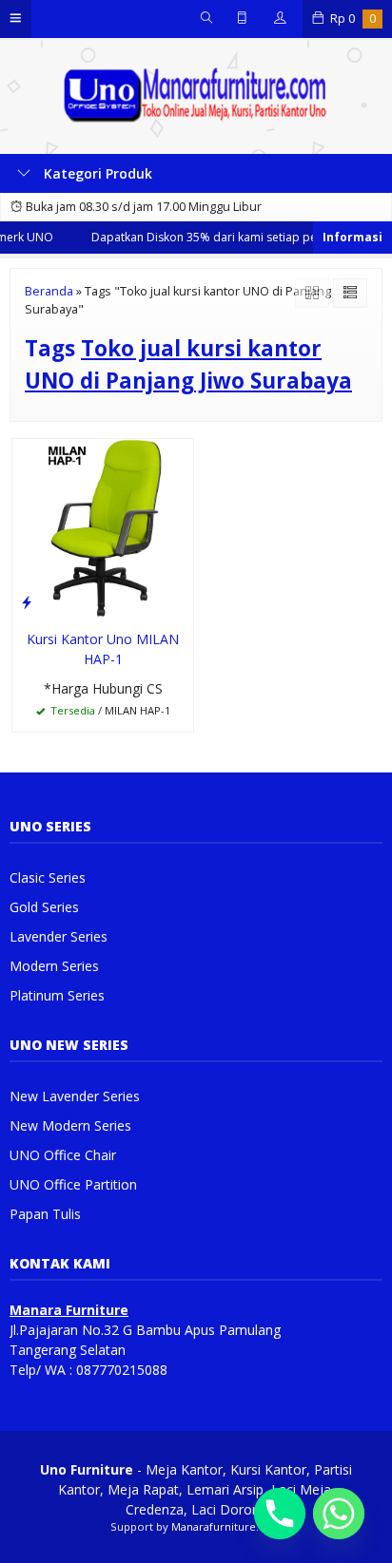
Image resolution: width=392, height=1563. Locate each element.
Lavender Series (59, 936)
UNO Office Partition (73, 1184)
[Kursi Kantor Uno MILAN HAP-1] (102, 527)
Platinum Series (57, 995)
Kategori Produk (96, 173)
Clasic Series (48, 877)
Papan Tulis (45, 1214)
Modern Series (54, 966)
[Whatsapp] (338, 1513)
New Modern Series (70, 1125)
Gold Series (44, 907)
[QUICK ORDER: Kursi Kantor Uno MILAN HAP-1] (26, 601)
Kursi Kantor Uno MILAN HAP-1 (103, 649)
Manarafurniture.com (227, 1526)
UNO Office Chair (63, 1155)
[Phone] (279, 1513)
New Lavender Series (75, 1096)
